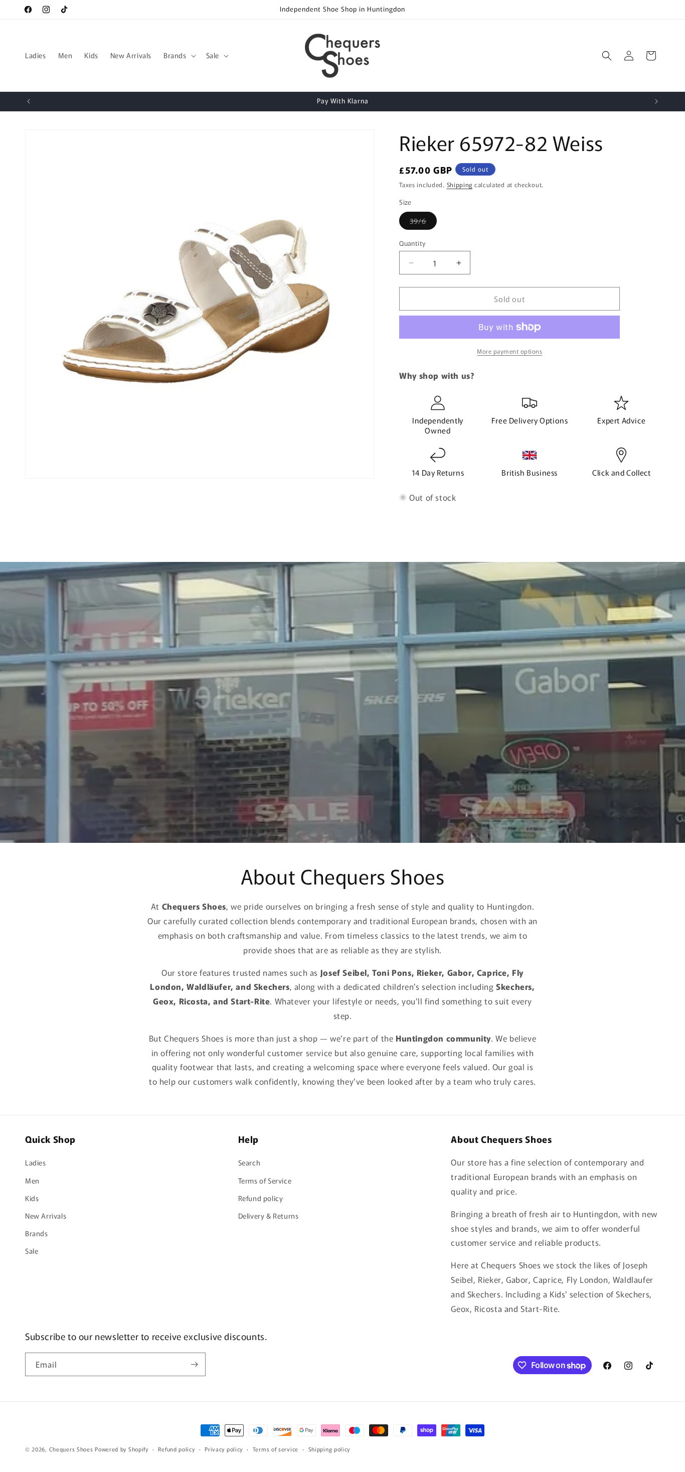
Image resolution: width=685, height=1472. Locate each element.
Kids (32, 1198)
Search (249, 1162)
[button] (178, 55)
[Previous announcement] (29, 101)
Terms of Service (265, 1180)
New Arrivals (45, 1216)
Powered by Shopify (121, 1449)
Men (32, 1180)
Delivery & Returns (268, 1216)
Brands (36, 1233)
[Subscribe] (194, 1364)
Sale (31, 1251)
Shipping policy (329, 1449)
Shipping (460, 184)
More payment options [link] (509, 351)
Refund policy (260, 1198)
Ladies (35, 1162)
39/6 (423, 222)
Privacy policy (224, 1449)
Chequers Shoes (71, 1449)
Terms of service (275, 1449)
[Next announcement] (656, 101)
